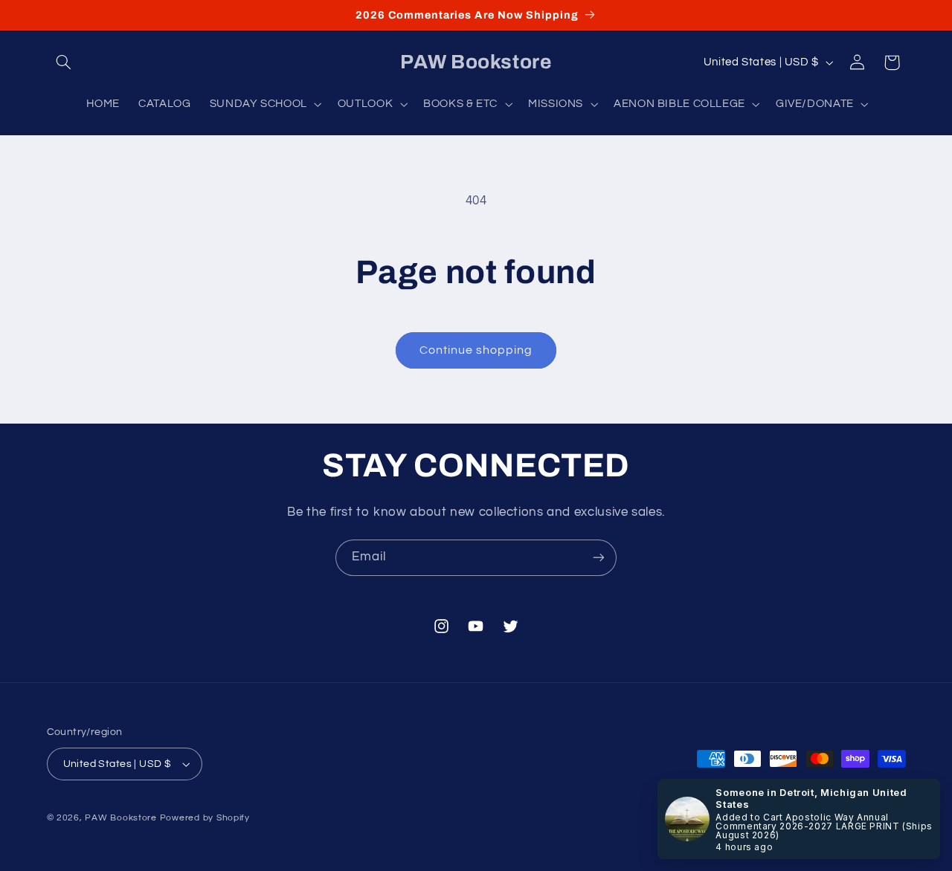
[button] (64, 62)
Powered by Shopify (205, 818)
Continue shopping (476, 350)
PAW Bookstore (121, 818)
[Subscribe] (599, 558)
